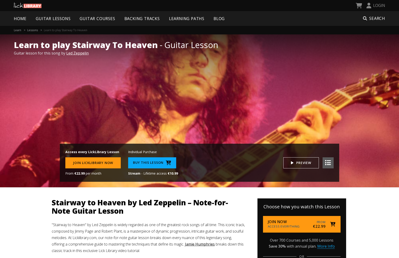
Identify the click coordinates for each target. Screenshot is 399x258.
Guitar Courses (97, 18)
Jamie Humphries (200, 244)
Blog (219, 18)
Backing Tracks (142, 18)
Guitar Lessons (53, 18)
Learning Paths (186, 18)
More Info (326, 246)
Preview (303, 163)
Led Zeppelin (77, 53)
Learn (17, 30)
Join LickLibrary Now (93, 163)
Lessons (32, 30)
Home (20, 18)
